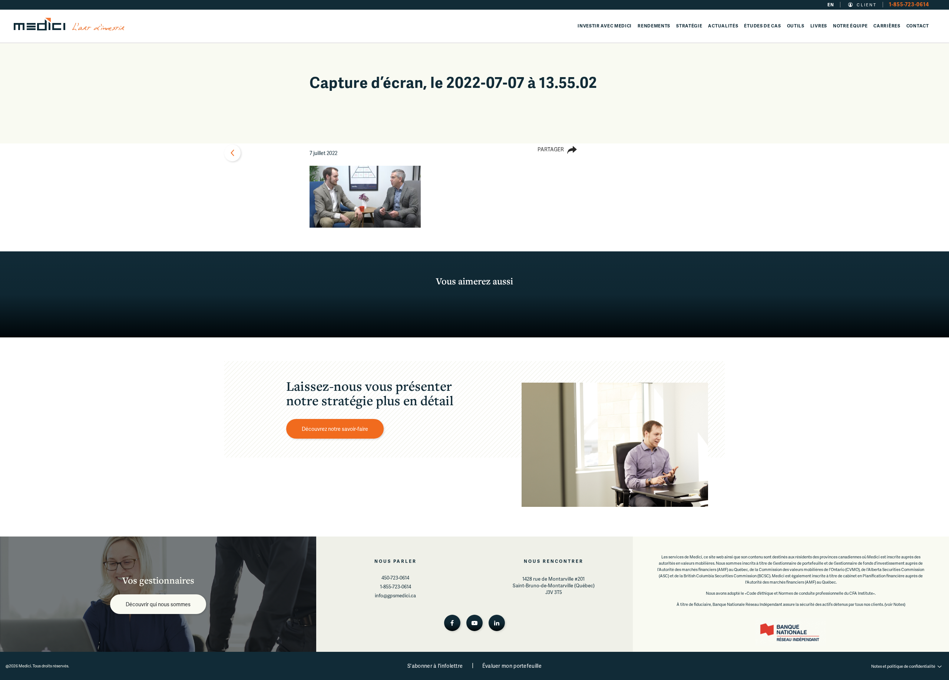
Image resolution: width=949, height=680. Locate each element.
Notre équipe (850, 26)
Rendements (654, 26)
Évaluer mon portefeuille (512, 665)
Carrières (886, 26)
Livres (818, 26)
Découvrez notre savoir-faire (335, 428)
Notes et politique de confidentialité (903, 666)
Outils (795, 26)
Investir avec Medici (605, 26)
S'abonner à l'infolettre (435, 665)
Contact (917, 26)
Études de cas (762, 26)
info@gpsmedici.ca (395, 595)
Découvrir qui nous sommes (158, 604)
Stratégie (689, 26)
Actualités (723, 26)
